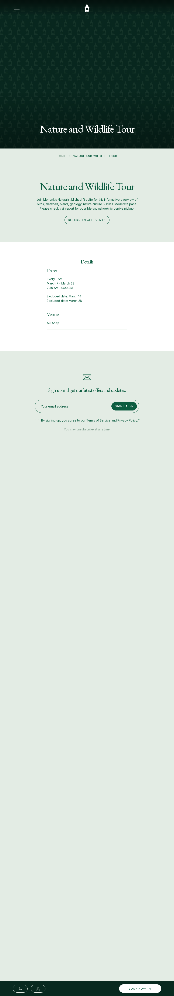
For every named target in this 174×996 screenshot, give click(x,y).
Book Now (138, 988)
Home (61, 156)
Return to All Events (87, 220)
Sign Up (121, 406)
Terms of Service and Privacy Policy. (112, 420)
